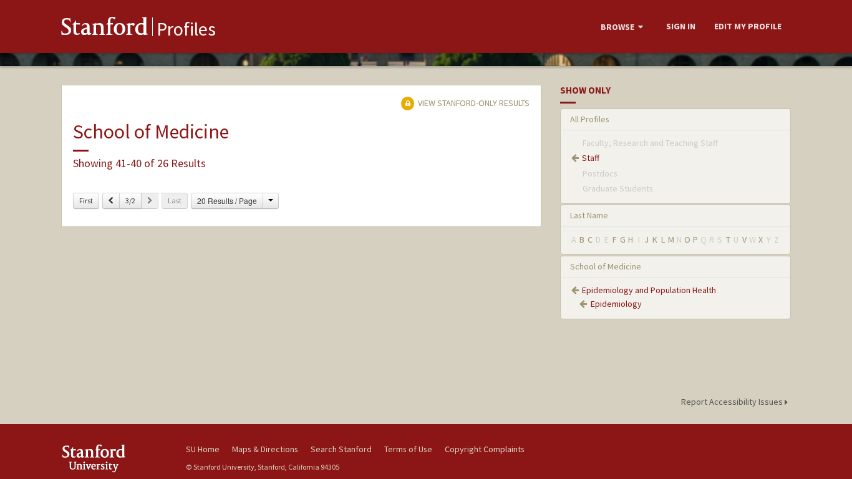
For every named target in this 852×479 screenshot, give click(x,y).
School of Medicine (605, 266)
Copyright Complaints (485, 449)
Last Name (589, 215)
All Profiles (589, 119)
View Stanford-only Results (473, 103)
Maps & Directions (265, 449)
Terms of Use (408, 449)
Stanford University (114, 458)
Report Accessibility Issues (733, 401)
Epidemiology (616, 303)
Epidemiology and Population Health (649, 290)
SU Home (203, 449)
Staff (590, 157)
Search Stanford (341, 449)
